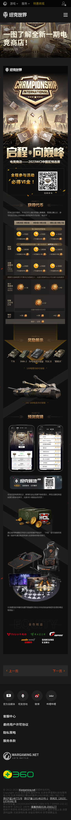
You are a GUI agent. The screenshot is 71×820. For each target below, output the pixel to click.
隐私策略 (9, 732)
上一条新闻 (12, 671)
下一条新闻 (59, 671)
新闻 (13, 27)
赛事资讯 (24, 27)
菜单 (65, 14)
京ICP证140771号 (12, 798)
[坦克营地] (22, 695)
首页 (5, 27)
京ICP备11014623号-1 (36, 798)
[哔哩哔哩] (51, 695)
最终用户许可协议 (15, 724)
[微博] (37, 695)
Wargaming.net (27, 789)
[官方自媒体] (8, 695)
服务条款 (9, 741)
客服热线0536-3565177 (44, 806)
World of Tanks (15, 14)
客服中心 (9, 716)
